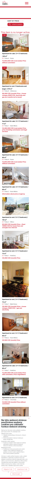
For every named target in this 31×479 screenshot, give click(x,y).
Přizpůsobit (16, 474)
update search (17, 24)
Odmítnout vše (22, 469)
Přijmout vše (8, 469)
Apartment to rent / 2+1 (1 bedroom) (14, 397)
